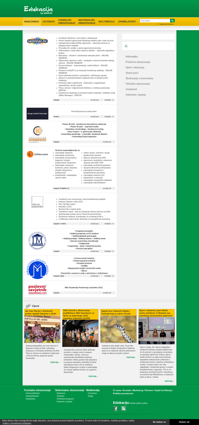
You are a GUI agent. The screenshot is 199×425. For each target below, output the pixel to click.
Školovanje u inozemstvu (139, 78)
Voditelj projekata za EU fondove (84, 233)
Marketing (138, 390)
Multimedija (93, 390)
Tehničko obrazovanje (138, 83)
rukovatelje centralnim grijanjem (97, 165)
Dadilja (84, 266)
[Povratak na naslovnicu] (38, 10)
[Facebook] (115, 408)
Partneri (149, 390)
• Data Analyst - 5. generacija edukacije (84, 132)
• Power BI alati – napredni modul (83, 127)
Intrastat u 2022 (65, 207)
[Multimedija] (106, 21)
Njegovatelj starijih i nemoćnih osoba (84, 268)
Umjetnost (131, 89)
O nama (117, 390)
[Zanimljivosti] (127, 21)
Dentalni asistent (84, 263)
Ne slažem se (159, 422)
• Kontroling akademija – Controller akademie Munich (83, 134)
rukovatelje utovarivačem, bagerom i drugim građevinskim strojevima (66, 160)
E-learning (92, 393)
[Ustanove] (48, 21)
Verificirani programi (65, 399)
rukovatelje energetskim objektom (97, 180)
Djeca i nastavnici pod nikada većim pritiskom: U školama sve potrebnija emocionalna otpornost (155, 313)
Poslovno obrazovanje (138, 62)
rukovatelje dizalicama (64, 155)
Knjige (90, 396)
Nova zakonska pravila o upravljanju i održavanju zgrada (83, 75)
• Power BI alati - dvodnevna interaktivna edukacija (84, 124)
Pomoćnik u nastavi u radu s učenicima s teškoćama (84, 273)
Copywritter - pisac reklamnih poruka (84, 246)
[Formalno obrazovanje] (66, 21)
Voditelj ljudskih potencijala (84, 236)
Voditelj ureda (99, 238)
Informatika (132, 56)
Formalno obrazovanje (37, 390)
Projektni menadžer (84, 231)
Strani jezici (132, 73)
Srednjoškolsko (32, 396)
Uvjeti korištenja (163, 390)
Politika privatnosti (123, 393)
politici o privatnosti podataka (17, 423)
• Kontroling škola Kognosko (83, 137)
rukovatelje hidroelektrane (94, 183)
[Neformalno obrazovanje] (87, 21)
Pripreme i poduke (64, 402)
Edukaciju (121, 403)
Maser (84, 271)
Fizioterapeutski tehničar (84, 261)
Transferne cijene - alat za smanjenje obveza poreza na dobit (84, 212)
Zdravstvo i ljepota (136, 94)
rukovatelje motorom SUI (93, 175)
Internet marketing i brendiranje (84, 241)
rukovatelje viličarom (64, 153)
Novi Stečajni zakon (67, 204)
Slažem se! (184, 422)
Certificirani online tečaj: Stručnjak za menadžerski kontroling (84, 219)
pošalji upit (94, 100)
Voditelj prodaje (70, 238)
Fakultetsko (30, 399)
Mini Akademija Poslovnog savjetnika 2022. (84, 287)
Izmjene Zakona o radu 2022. (71, 202)
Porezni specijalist (84, 248)
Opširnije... (55, 362)
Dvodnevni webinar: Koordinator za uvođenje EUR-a (81, 217)
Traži (172, 21)
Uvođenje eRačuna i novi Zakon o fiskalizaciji (78, 38)
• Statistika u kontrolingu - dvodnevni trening (84, 129)
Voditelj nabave (85, 238)
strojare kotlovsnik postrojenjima (97, 168)
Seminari (60, 396)
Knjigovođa (84, 243)
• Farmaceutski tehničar (84, 258)
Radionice (61, 393)
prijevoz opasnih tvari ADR (94, 158)
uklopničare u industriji (93, 178)
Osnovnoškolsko (33, 393)
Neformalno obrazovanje (69, 390)
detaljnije (107, 100)
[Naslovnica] (32, 21)
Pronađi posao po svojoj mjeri (84, 111)
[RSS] (123, 408)
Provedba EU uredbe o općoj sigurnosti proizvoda (80, 48)
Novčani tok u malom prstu (70, 209)
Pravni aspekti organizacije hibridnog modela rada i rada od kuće (86, 41)
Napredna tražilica (166, 24)
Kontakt (127, 390)
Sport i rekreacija (135, 67)
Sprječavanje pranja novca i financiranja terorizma (80, 214)
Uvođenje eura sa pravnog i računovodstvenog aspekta (82, 199)
